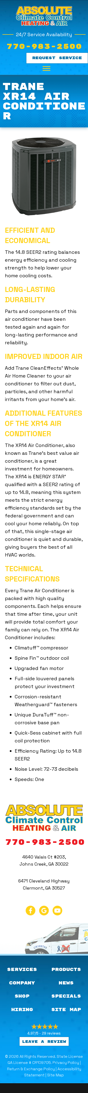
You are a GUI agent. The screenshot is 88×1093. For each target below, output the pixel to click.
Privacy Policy (66, 1062)
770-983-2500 (44, 46)
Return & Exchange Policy (31, 1068)
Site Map (55, 1075)
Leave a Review (44, 1041)
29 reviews (51, 1033)
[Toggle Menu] (46, 68)
